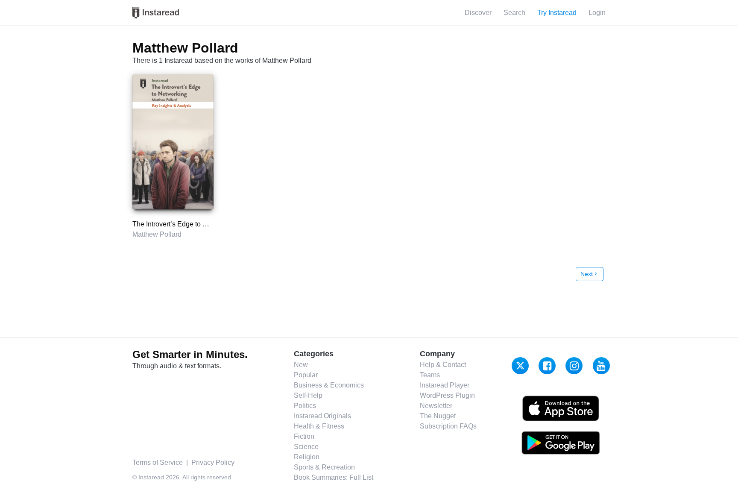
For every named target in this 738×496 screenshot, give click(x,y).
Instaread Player (444, 385)
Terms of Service (157, 462)
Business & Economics (329, 385)
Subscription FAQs (448, 426)
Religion (306, 457)
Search (514, 12)
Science (306, 446)
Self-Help (308, 395)
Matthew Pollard (157, 234)
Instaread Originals (322, 416)
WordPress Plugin (447, 395)
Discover (478, 12)
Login (597, 12)
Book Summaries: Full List (333, 477)
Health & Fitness (319, 426)
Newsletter (436, 405)
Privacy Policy (212, 462)
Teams (430, 375)
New (301, 364)
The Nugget (438, 416)
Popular (306, 375)
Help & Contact (443, 364)
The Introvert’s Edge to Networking (184, 224)
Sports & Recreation (324, 467)
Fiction (304, 436)
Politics (305, 405)
